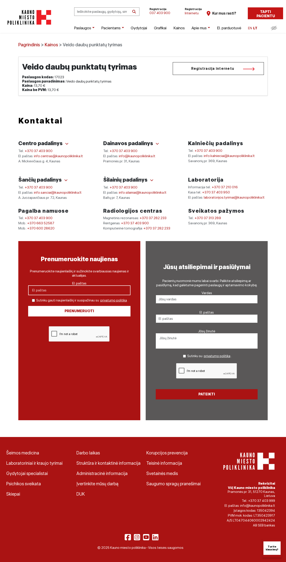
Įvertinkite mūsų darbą (97, 483)
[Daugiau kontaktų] (67, 144)
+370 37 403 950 (216, 192)
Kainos (179, 27)
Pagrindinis (29, 44)
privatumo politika (113, 300)
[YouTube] (146, 537)
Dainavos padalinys (128, 143)
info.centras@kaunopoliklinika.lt (58, 156)
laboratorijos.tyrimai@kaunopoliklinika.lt (234, 197)
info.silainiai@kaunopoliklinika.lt (142, 192)
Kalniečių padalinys (215, 143)
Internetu (192, 13)
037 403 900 (159, 13)
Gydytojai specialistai (27, 473)
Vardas (207, 293)
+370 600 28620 (41, 228)
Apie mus (199, 27)
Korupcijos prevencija (167, 453)
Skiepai (13, 494)
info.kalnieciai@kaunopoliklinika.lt (229, 156)
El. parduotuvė (229, 27)
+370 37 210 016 (225, 187)
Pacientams (111, 27)
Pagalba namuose (43, 211)
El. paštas (79, 283)
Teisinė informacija (164, 463)
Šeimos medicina (22, 453)
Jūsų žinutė (206, 331)
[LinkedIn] (155, 537)
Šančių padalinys (40, 179)
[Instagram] (137, 537)
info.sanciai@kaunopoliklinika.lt (58, 192)
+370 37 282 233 (153, 218)
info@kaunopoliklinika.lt (137, 156)
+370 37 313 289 (208, 218)
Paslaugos (82, 27)
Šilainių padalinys (126, 179)
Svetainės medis (162, 473)
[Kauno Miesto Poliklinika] (28, 17)
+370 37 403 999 (261, 501)
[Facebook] (128, 537)
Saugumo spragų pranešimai (173, 483)
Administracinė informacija (102, 473)
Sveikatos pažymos (216, 211)
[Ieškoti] (134, 11)
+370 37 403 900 (39, 151)
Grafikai (160, 27)
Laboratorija (206, 179)
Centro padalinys (41, 143)
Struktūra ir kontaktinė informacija (108, 463)
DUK (80, 494)
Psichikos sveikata (23, 483)
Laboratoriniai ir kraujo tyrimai (34, 463)
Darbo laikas (88, 453)
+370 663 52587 (40, 223)
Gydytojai (139, 27)
